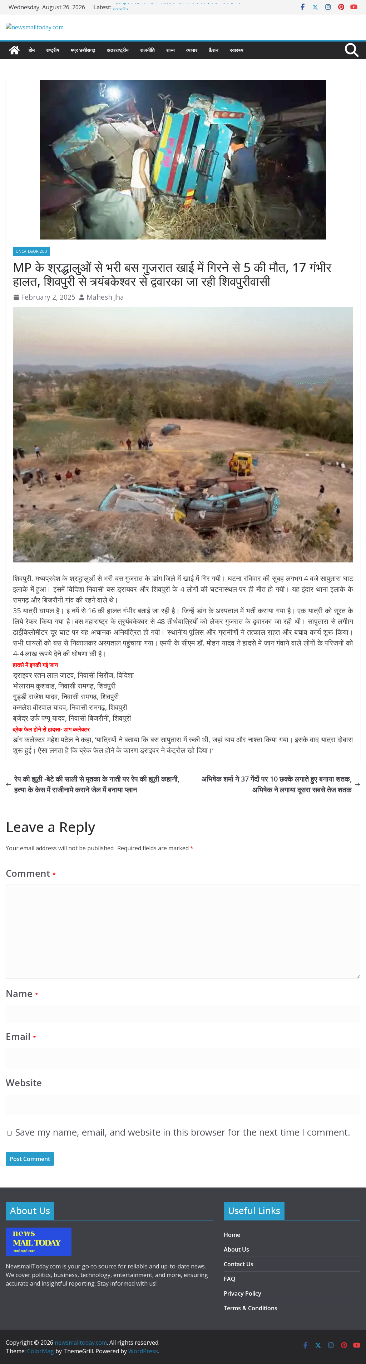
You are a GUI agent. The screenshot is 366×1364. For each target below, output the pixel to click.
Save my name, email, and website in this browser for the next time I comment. (182, 1132)
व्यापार (191, 50)
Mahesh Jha (105, 297)
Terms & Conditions (250, 1308)
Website (24, 1083)
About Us (236, 1249)
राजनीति (147, 50)
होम (32, 50)
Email (21, 1036)
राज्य (170, 50)
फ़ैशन (213, 50)
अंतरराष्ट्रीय (118, 50)
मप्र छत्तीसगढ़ (83, 50)
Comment (31, 873)
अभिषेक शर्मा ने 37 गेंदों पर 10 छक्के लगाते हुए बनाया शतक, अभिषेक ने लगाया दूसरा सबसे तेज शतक (277, 784)
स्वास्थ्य (236, 50)
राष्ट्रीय (52, 50)
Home (232, 1235)
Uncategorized (31, 251)
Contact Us (238, 1264)
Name (22, 993)
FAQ (230, 1279)
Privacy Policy (242, 1293)
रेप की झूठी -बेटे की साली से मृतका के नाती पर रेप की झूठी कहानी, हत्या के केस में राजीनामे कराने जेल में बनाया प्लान (96, 784)
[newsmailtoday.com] (14, 50)
